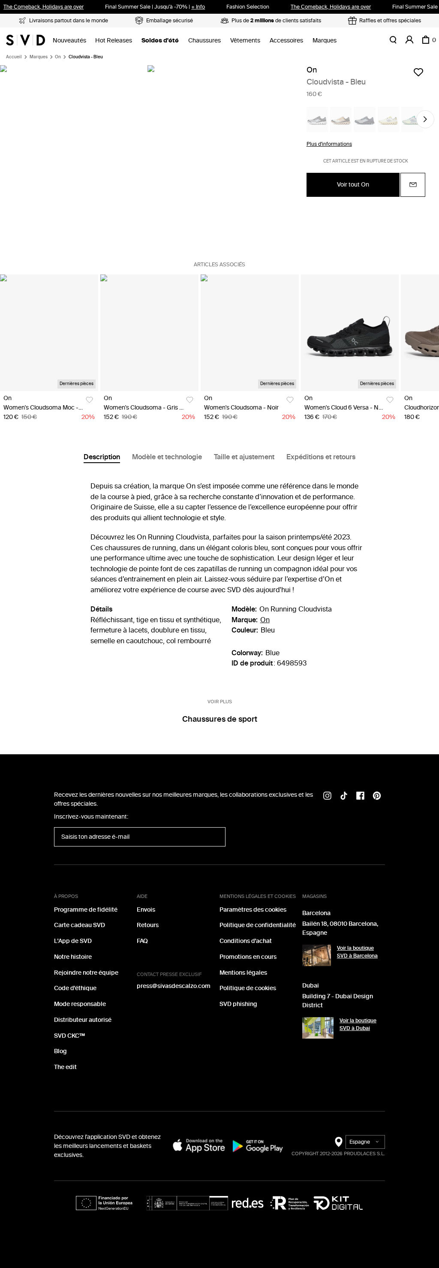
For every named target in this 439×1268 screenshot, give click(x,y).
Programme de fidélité (85, 909)
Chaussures (204, 40)
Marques (325, 40)
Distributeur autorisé (82, 1020)
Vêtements (245, 40)
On (58, 57)
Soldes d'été (160, 40)
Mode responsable (80, 1004)
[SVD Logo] (25, 40)
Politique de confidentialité (258, 925)
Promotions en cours (248, 957)
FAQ (142, 941)
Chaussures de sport (219, 719)
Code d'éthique (75, 988)
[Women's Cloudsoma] (149, 332)
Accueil (14, 57)
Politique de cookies (248, 988)
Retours (148, 925)
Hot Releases (113, 40)
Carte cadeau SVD (79, 925)
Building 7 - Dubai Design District (337, 1001)
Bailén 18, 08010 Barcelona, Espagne (340, 928)
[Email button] (412, 185)
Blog (60, 1051)
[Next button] (425, 119)
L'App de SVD (73, 941)
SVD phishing (238, 1004)
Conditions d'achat (246, 941)
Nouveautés (69, 40)
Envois (146, 909)
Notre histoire (73, 957)
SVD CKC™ (69, 1035)
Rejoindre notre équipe (86, 972)
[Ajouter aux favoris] (418, 72)
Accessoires (286, 40)
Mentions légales (243, 972)
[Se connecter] (409, 39)
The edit (65, 1067)
